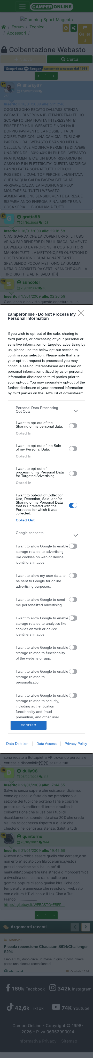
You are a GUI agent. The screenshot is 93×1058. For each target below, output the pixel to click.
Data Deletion (17, 744)
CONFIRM (28, 725)
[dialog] (46, 529)
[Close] (83, 315)
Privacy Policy (76, 744)
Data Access (46, 744)
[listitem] (46, 411)
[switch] (73, 425)
